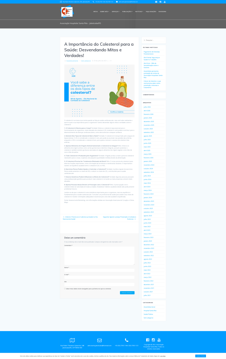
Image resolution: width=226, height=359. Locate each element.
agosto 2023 (148, 216)
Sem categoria (86, 61)
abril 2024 (147, 187)
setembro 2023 (149, 212)
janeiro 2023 (148, 241)
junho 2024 (147, 179)
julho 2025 (147, 140)
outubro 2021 (148, 292)
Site (65, 281)
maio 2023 (147, 227)
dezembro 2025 (149, 121)
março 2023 (147, 234)
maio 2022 (147, 270)
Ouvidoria (162, 11)
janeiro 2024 (148, 198)
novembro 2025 (149, 125)
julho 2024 (147, 176)
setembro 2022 (149, 256)
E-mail (66, 274)
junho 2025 (147, 143)
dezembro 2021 (149, 284)
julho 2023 (147, 219)
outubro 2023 (148, 208)
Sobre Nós (104, 11)
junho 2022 (147, 266)
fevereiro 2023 (148, 237)
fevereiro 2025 (148, 158)
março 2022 (147, 277)
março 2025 (147, 154)
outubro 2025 (148, 129)
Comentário (68, 245)
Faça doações (151, 11)
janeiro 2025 (148, 161)
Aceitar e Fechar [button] (200, 356)
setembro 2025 (149, 132)
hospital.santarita (72, 61)
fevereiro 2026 (148, 114)
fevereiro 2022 (148, 281)
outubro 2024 (148, 169)
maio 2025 (147, 147)
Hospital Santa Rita (150, 311)
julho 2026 (147, 107)
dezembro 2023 (149, 201)
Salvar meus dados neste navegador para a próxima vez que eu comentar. (88, 289)
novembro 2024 (149, 165)
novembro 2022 (149, 248)
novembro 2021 (149, 288)
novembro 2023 (149, 205)
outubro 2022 (148, 252)
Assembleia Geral (149, 307)
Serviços (115, 11)
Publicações (126, 11)
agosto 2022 (148, 259)
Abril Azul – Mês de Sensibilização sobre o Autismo (151, 65)
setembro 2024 (149, 172)
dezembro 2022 (149, 245)
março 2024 (147, 190)
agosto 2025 (148, 136)
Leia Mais (163, 356)
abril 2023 (147, 230)
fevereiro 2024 (148, 194)
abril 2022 (147, 274)
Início (95, 11)
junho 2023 (147, 223)
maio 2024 (147, 183)
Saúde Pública (148, 314)
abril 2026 (147, 111)
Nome (66, 267)
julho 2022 (147, 263)
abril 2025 (147, 150)
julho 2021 (147, 295)
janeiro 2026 (148, 118)
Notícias (138, 11)
